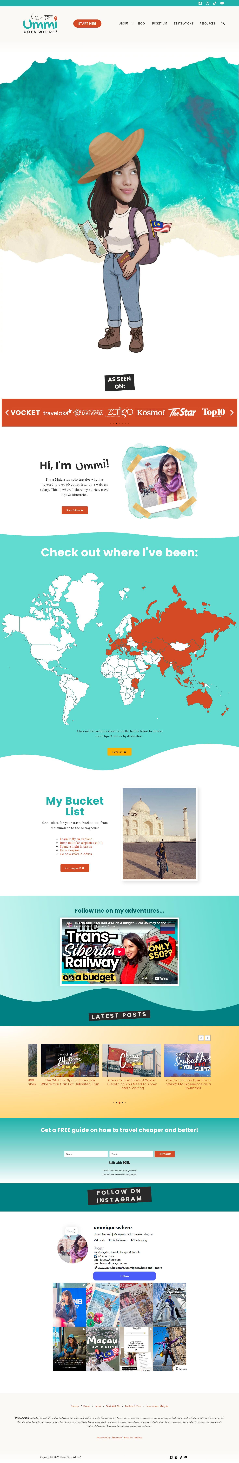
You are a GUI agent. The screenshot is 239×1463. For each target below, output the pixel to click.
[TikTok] (180, 1457)
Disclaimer (117, 1437)
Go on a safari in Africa (76, 853)
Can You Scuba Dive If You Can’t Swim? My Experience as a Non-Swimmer (57, 1084)
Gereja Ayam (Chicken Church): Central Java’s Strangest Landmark (181, 1084)
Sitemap (75, 1406)
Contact (86, 1406)
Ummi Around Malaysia (157, 1406)
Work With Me (113, 1406)
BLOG (141, 23)
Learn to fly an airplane (76, 839)
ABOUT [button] (124, 23)
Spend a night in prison (76, 846)
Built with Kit (119, 1163)
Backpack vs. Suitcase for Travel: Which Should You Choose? (119, 1082)
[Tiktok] (215, 3)
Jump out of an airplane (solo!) (81, 842)
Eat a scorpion (70, 850)
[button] (87, 23)
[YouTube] (222, 3)
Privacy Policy (103, 1437)
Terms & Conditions (133, 1437)
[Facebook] (200, 3)
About (98, 1406)
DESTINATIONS (184, 23)
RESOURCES (207, 23)
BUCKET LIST (160, 23)
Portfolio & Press (133, 1406)
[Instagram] (207, 3)
